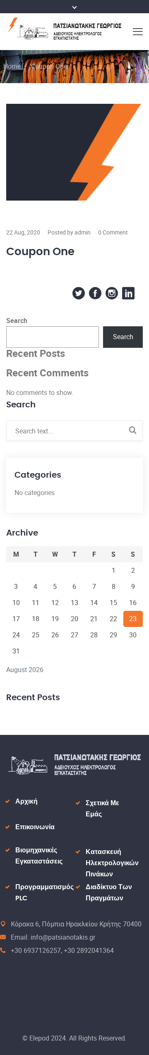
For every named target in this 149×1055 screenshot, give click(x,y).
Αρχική (26, 801)
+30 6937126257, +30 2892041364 (62, 950)
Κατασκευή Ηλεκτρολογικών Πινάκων (112, 863)
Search (16, 320)
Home (12, 66)
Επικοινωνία (35, 827)
